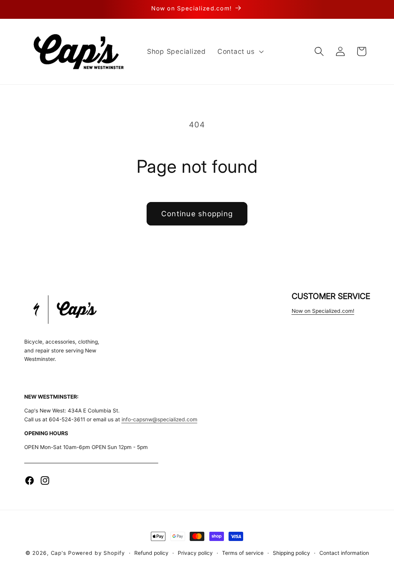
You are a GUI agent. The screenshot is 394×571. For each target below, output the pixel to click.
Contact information (344, 553)
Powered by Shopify (96, 553)
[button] (239, 52)
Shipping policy (291, 553)
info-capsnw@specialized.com (159, 419)
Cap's (58, 553)
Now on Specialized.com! (323, 311)
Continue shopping (197, 213)
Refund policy (151, 553)
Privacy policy (195, 553)
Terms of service (243, 553)
